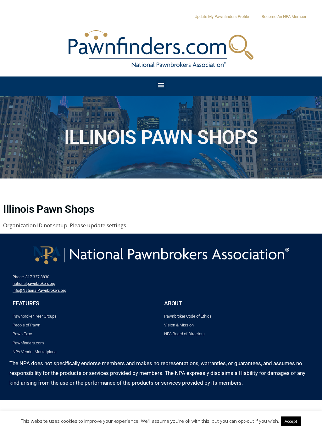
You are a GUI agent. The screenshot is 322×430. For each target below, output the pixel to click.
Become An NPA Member (284, 16)
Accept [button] (291, 421)
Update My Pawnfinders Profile (222, 16)
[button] (161, 85)
